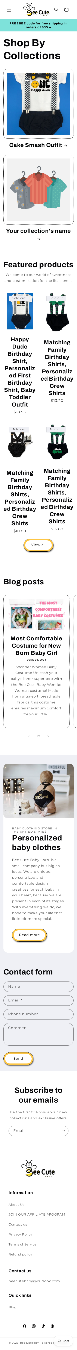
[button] (9, 9)
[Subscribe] (63, 1131)
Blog (12, 1307)
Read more (29, 935)
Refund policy (20, 1254)
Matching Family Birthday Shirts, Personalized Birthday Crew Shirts (57, 367)
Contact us (18, 1224)
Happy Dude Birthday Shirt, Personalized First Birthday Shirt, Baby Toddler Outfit (20, 372)
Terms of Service (23, 1244)
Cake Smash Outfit (35, 145)
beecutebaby (29, 1342)
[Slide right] (48, 736)
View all (38, 545)
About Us (16, 1205)
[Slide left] (29, 736)
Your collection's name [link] (38, 231)
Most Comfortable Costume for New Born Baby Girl (36, 645)
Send (18, 1058)
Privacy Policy (20, 1234)
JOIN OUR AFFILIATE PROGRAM (37, 1214)
